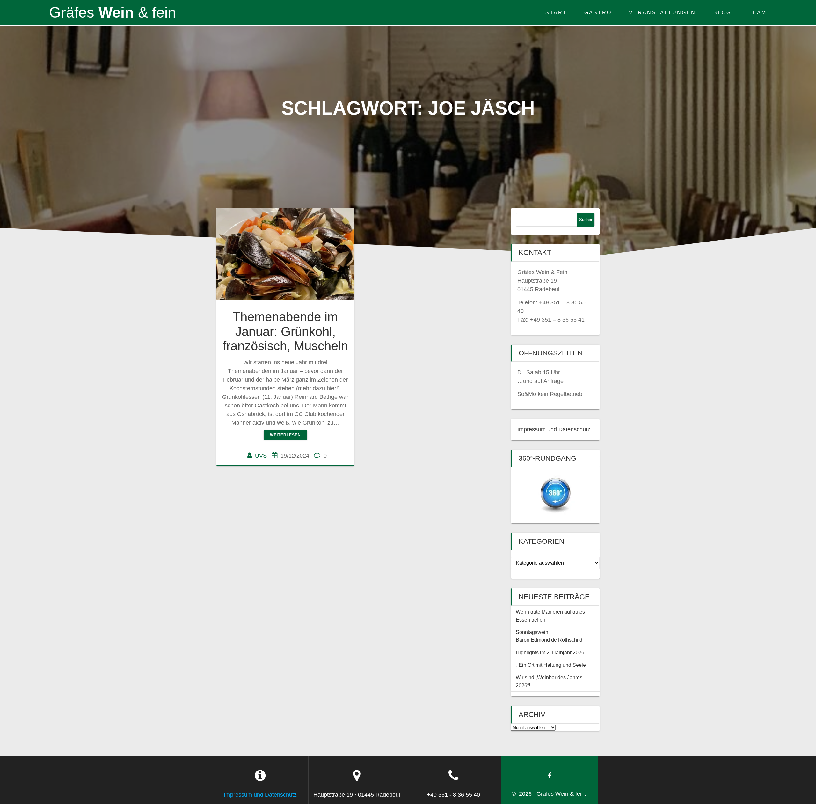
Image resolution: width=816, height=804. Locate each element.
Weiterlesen (285, 435)
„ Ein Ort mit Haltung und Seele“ (551, 665)
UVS (261, 455)
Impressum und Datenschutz (553, 429)
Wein (110, 12)
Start (556, 12)
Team (757, 12)
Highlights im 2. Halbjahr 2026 (550, 652)
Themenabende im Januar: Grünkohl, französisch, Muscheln (285, 331)
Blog (722, 12)
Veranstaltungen (662, 12)
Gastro (598, 12)
